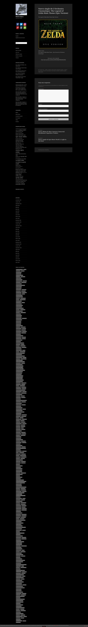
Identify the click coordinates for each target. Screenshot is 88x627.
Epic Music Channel (19, 138)
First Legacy (24, 391)
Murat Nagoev (18, 478)
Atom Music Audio (19, 295)
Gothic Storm (19, 145)
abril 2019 (17, 256)
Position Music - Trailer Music (20, 520)
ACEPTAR (44, 626)
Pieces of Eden (18, 514)
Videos (17, 119)
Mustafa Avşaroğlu (18, 485)
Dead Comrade (18, 341)
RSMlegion (19, 172)
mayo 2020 (17, 233)
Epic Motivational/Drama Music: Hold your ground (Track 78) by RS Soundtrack (21, 104)
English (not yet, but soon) (20, 37)
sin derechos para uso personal (21, 564)
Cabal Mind (18, 302)
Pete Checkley (24, 505)
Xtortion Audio (18, 619)
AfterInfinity (18, 128)
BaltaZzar (17, 298)
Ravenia (24, 530)
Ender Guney (19, 133)
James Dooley (18, 432)
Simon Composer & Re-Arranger (20, 560)
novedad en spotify (20, 495)
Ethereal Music (24, 387)
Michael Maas (18, 467)
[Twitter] (21, 24)
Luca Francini (22, 452)
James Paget (23, 432)
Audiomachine (19, 131)
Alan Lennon (23, 276)
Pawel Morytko (23, 504)
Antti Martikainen (18, 292)
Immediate (22, 420)
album (22, 130)
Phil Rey (18, 165)
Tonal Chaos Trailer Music (20, 596)
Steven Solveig (18, 573)
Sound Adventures (23, 567)
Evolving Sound (18, 388)
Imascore (17, 420)
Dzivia (24, 350)
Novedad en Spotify (19, 116)
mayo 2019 (17, 255)
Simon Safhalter (18, 563)
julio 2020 (17, 229)
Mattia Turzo (18, 461)
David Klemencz (18, 338)
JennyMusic (18, 435)
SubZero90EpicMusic (19, 574)
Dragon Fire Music (18, 350)
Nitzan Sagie (24, 491)
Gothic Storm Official (19, 146)
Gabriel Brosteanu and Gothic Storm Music (21, 400)
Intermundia (24, 423)
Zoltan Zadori (18, 622)
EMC (21, 132)
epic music (21, 137)
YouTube (17, 121)
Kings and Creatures (19, 445)
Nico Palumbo (23, 488)
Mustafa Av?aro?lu (18, 484)
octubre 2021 (18, 201)
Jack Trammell (18, 429)
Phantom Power (18, 508)
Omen (24, 498)
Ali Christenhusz (24, 282)
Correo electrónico (43, 109)
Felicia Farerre (18, 391)
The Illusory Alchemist (19, 580)
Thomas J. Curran (18, 589)
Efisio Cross (17, 132)
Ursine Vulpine (23, 610)
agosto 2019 (18, 249)
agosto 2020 (18, 227)
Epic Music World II (19, 381)
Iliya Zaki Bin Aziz (18, 419)
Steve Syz (23, 573)
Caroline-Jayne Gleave (19, 305)
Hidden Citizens (24, 416)
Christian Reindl (23, 312)
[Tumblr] (21, 27)
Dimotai (22, 344)
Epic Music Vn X (19, 378)
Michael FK (18, 464)
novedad (20, 160)
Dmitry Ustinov (24, 347)
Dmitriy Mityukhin (18, 347)
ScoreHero (17, 551)
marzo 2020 (18, 236)
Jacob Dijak (23, 429)
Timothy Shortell (18, 593)
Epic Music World (20, 144)
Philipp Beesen (24, 508)
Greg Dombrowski (18, 413)
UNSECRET (18, 610)
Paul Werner (18, 504)
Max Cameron (23, 461)
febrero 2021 (18, 216)
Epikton (23, 384)
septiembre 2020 (18, 225)
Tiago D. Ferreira (18, 590)
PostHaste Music (18, 521)
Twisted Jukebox (18, 606)
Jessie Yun (23, 435)
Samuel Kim (18, 550)
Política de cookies (19, 54)
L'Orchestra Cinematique (21, 147)
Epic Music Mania (18, 374)
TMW (25, 180)
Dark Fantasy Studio (19, 335)
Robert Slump (24, 537)
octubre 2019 (18, 245)
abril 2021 (17, 212)
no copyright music (21, 159)
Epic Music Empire (19, 371)
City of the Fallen (18, 321)
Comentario (41, 89)
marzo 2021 (18, 214)
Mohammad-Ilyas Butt (19, 84)
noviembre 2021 (18, 200)
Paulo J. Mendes (23, 502)
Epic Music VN (19, 141)
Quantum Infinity (18, 524)
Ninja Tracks (18, 157)
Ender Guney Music (21, 135)
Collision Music (18, 324)
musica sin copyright (21, 156)
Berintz (17, 299)
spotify (19, 177)
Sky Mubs (18, 567)
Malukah (17, 455)
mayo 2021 (17, 211)
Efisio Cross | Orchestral (20, 353)
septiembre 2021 (18, 203)
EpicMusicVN (19, 140)
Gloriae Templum (19, 407)
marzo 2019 (18, 258)
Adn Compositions (18, 272)
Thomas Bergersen (19, 586)
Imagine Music (24, 419)
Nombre (40, 104)
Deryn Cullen (18, 344)
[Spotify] (24, 27)
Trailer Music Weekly (21, 181)
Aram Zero (24, 292)
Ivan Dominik (23, 426)
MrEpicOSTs (19, 148)
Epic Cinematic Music (19, 364)
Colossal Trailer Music (19, 325)
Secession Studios (19, 173)
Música (17, 112)
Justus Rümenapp (18, 442)
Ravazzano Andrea (18, 530)
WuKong (25, 616)
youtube (20, 184)
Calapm (23, 302)
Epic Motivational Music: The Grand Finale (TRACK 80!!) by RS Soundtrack (21, 94)
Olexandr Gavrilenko (18, 498)
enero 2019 (18, 262)
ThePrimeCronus (19, 180)
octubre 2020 (18, 223)
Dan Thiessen (18, 334)
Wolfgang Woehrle (19, 616)
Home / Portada (18, 50)
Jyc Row (24, 442)
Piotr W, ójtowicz (24, 514)
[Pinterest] (17, 27)
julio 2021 (17, 207)
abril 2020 (17, 234)
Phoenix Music (18, 511)
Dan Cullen (24, 328)
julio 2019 (17, 251)
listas (17, 452)
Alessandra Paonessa (19, 279)
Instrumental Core (18, 423)
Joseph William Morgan (19, 439)
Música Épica (19, 16)
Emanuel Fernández (19, 357)
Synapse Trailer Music (19, 577)
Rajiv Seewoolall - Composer (21, 91)
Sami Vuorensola (18, 547)
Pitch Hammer (23, 517)
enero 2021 (18, 218)
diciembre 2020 (18, 220)
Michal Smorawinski (19, 471)
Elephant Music (18, 354)
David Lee (23, 338)
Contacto (17, 57)
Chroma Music (24, 318)
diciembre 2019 (18, 242)
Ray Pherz (17, 531)
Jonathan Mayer (18, 438)
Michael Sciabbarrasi (19, 468)
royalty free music (21, 171)
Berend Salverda (23, 298)
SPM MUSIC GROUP (19, 176)
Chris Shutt (18, 312)
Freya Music (23, 397)
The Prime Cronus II (18, 583)
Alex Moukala (18, 282)
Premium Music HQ (19, 166)
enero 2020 (18, 240)
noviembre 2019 (18, 244)
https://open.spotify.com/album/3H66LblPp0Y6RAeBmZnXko (53, 59)
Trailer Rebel (18, 603)
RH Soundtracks (18, 537)
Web (39, 113)
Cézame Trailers (18, 328)
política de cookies (56, 625)
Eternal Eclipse (18, 387)
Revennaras (18, 534)
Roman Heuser (18, 540)
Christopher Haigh (18, 318)
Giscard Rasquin (18, 406)
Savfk (23, 550)
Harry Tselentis (18, 416)
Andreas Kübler (18, 289)
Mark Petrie (22, 458)
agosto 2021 (18, 205)
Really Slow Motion (21, 169)
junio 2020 (17, 231)
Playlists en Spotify (19, 55)
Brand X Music (22, 299)
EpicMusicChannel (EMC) (20, 139)
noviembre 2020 (18, 222)
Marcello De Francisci (23, 455)
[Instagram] (24, 24)
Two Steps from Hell (20, 182)
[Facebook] (17, 24)
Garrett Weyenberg (18, 403)
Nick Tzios (18, 488)
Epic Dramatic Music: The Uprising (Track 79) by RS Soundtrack (21, 99)
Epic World (18, 384)
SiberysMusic (18, 557)
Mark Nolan (18, 458)
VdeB (46, 69)
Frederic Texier (18, 397)
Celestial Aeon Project (19, 308)
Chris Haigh (23, 309)
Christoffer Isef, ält (18, 315)
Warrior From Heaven (19, 613)
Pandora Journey (19, 501)
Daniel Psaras (24, 331)
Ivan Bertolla (18, 426)
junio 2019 (17, 253)
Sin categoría (18, 117)
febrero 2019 (18, 260)
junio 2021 (17, 209)
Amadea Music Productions (20, 285)
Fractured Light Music (19, 394)
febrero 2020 (18, 238)
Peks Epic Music (18, 505)
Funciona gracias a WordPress (43, 149)
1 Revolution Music (19, 269)
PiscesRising (18, 517)
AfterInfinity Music (23, 128)
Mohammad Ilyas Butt (19, 474)
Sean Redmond (23, 551)
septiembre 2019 (18, 247)
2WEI (25, 269)
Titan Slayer (24, 593)
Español (17, 35)
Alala (17, 130)
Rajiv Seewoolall (18, 167)
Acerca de (17, 52)
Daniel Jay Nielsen (18, 331)
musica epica (19, 480)
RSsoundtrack (24, 172)
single (18, 175)
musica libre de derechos (21, 481)
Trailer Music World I (19, 600)
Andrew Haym (24, 289)
